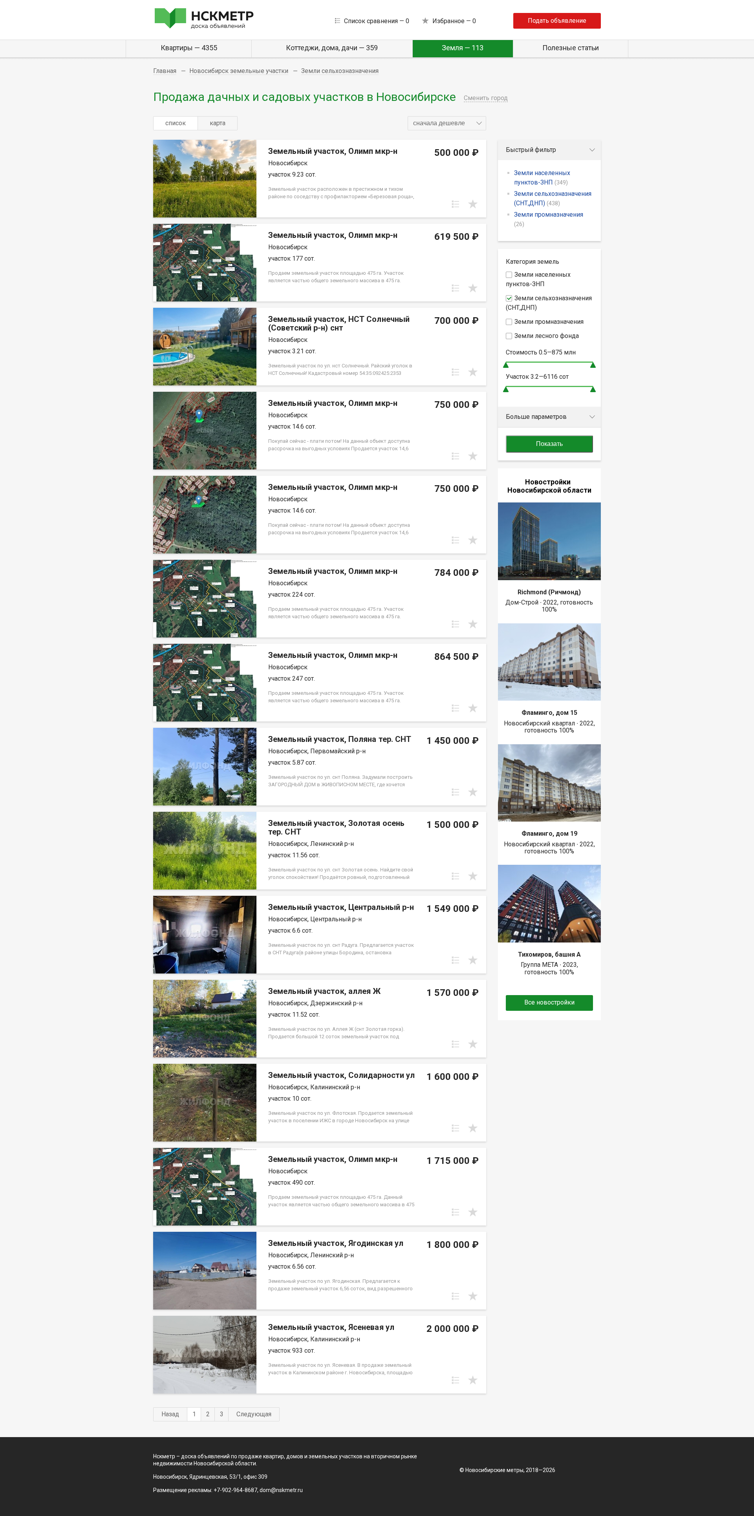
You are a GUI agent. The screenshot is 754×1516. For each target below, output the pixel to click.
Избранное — (454, 21)
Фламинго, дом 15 (549, 712)
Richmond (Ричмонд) (549, 592)
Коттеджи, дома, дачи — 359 (332, 48)
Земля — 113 (462, 48)
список (175, 123)
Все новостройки (549, 1002)
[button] (447, 123)
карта (217, 123)
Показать (549, 443)
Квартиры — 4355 (189, 48)
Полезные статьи (570, 48)
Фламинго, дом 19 (549, 833)
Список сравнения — (376, 21)
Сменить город (486, 98)
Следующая (253, 1414)
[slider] (506, 365)
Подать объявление (557, 20)
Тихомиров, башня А (549, 954)
